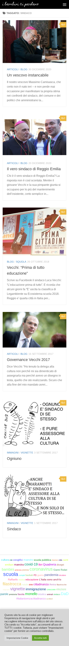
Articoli (12, 69)
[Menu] (64, 4)
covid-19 (31, 564)
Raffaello (13, 579)
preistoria (13, 594)
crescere (51, 589)
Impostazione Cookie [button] (17, 638)
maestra (19, 564)
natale (25, 584)
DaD (65, 594)
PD (35, 575)
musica (22, 580)
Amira (52, 584)
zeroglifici (18, 560)
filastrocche (62, 585)
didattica (42, 594)
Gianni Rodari (60, 570)
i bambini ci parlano (20, 4)
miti (11, 560)
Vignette (27, 452)
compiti (22, 575)
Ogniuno (14, 458)
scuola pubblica (42, 559)
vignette (17, 588)
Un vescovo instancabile (27, 75)
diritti (31, 585)
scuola (10, 574)
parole (4, 594)
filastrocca (12, 584)
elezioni (61, 589)
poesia (25, 570)
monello (31, 594)
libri (40, 564)
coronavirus (41, 569)
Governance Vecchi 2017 (28, 359)
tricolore (62, 575)
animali (50, 594)
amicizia (18, 570)
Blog (24, 69)
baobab (29, 575)
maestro (28, 559)
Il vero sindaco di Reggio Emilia (34, 169)
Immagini (13, 452)
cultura (5, 559)
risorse (55, 560)
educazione (31, 579)
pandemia (51, 575)
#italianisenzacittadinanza (31, 598)
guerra (40, 575)
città (60, 560)
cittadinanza (41, 584)
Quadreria (49, 564)
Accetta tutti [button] (40, 638)
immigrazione (36, 589)
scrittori (49, 599)
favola (21, 594)
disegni (60, 564)
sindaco (56, 594)
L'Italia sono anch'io (50, 579)
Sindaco (14, 529)
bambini (8, 569)
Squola (21, 261)
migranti (6, 589)
